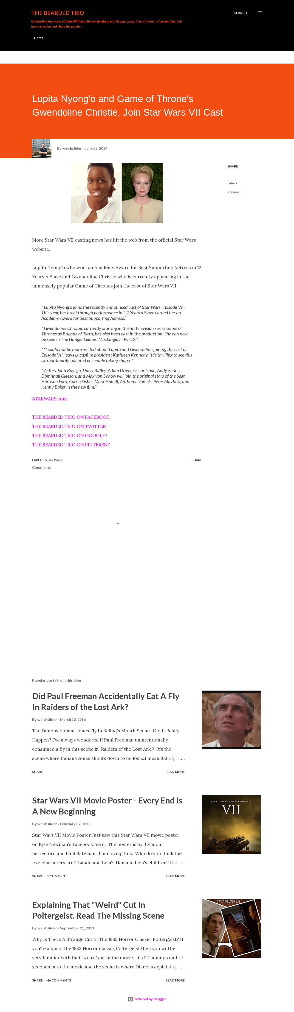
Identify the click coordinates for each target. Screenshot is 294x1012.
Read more (175, 772)
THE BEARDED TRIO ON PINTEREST (71, 444)
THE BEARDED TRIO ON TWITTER (69, 426)
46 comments (59, 980)
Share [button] (232, 166)
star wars (233, 192)
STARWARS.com (50, 398)
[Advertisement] (109, 621)
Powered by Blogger (149, 999)
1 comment (57, 876)
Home (38, 38)
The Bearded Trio (57, 12)
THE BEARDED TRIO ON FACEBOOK (70, 417)
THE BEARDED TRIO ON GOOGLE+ (70, 435)
